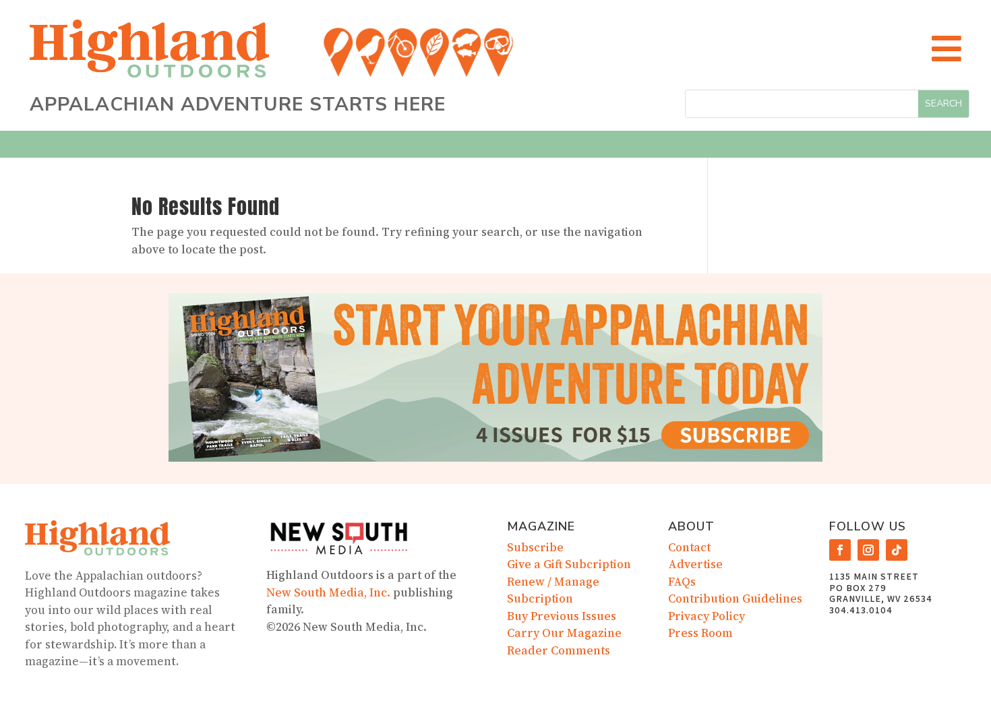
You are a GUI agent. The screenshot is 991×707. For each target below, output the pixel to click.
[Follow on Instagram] (868, 550)
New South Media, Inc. (328, 592)
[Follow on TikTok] (896, 550)
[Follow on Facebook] (840, 550)
